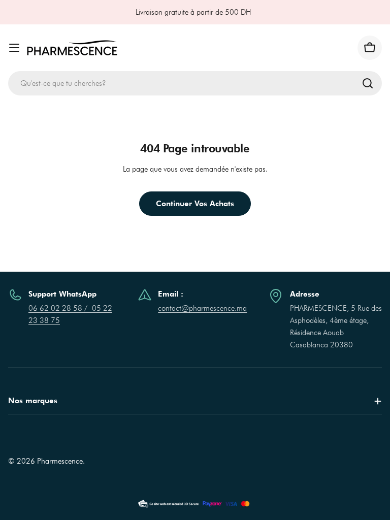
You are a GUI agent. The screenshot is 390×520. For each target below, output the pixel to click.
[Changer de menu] (14, 48)
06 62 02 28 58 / (60, 308)
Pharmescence (60, 461)
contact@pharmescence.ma (202, 308)
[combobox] (195, 83)
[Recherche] (368, 83)
